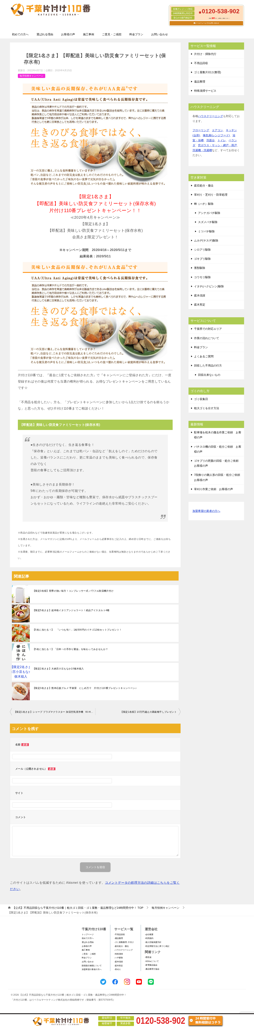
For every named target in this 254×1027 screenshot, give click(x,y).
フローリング (200, 130)
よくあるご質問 (204, 356)
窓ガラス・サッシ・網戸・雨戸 (217, 145)
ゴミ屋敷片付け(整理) (207, 72)
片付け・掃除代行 (205, 54)
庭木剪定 (199, 304)
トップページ (88, 934)
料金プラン (136, 34)
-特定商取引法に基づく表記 (157, 946)
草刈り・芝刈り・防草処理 (210, 194)
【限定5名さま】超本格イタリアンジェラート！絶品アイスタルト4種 (71, 610)
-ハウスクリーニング (123, 950)
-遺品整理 (118, 938)
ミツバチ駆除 (206, 231)
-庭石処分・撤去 (121, 946)
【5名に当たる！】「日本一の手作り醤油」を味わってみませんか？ (70, 649)
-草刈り (117, 969)
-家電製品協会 (151, 965)
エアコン (217, 130)
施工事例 (88, 34)
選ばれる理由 (45, 34)
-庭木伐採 (118, 962)
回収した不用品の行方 (208, 365)
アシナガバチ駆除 (209, 212)
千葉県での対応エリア (208, 328)
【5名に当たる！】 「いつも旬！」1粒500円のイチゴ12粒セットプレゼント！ (77, 629)
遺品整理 (199, 81)
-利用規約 (149, 938)
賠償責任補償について (92, 965)
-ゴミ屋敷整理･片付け (124, 942)
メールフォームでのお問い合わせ (207, 23)
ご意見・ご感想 (111, 34)
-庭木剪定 (118, 965)
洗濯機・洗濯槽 (202, 150)
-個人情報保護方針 (153, 942)
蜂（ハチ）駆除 (204, 203)
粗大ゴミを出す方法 (206, 408)
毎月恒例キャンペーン (31, 75)
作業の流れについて (206, 338)
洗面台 (210, 140)
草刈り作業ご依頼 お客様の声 (213, 489)
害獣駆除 (199, 267)
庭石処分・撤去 (204, 185)
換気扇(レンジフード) (216, 135)
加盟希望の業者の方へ (206, 511)
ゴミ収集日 (201, 399)
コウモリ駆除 (202, 277)
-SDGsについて (152, 961)
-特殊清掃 (118, 954)
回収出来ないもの (209, 374)
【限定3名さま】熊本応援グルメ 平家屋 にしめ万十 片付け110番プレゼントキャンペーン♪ (85, 688)
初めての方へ (20, 34)
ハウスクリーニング (210, 116)
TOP (78, 907)
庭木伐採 (199, 295)
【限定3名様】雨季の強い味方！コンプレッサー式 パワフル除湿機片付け (73, 590)
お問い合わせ (159, 34)
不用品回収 (201, 63)
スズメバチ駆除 (207, 222)
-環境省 (148, 957)
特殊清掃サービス (205, 90)
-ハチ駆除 (118, 958)
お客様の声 (68, 34)
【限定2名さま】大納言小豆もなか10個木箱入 (58, 668)
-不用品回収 (119, 934)
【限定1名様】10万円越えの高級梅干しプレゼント (148, 712)
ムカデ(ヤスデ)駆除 (206, 240)
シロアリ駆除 (202, 249)
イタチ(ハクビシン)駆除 (209, 286)
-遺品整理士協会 (152, 969)
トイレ (221, 140)
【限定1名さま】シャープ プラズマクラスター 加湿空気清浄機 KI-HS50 (54, 712)
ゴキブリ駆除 (202, 258)
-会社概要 (149, 934)
